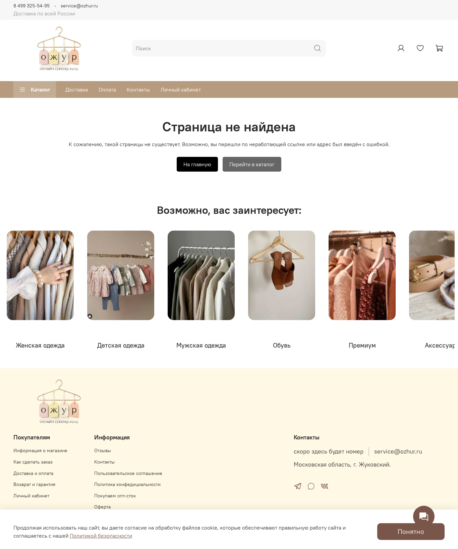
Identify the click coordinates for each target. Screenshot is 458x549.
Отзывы (102, 450)
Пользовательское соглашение (128, 473)
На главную (197, 164)
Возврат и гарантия (34, 484)
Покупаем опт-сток (115, 496)
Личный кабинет (181, 89)
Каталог (40, 89)
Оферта (102, 507)
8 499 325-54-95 (31, 6)
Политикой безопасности (101, 535)
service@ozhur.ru (79, 6)
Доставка (76, 89)
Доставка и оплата (33, 473)
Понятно (411, 531)
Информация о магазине (40, 450)
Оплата (107, 89)
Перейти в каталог (252, 164)
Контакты (138, 89)
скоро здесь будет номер (328, 451)
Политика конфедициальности (127, 484)
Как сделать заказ (33, 462)
